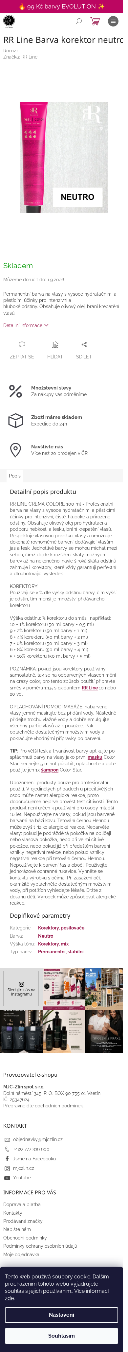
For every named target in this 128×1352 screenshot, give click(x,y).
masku (95, 757)
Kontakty (12, 1213)
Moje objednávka (21, 1254)
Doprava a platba (22, 1204)
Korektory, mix (53, 943)
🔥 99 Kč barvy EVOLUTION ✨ (61, 6)
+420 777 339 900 (31, 1149)
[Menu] (113, 21)
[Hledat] (78, 21)
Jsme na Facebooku (34, 1158)
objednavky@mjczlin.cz (38, 1139)
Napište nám (17, 1229)
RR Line (90, 687)
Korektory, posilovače (61, 927)
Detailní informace (22, 325)
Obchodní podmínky (25, 1237)
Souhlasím (61, 1336)
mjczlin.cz (23, 1168)
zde (9, 1298)
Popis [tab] (15, 475)
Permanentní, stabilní (61, 951)
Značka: (20, 57)
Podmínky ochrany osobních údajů (40, 1246)
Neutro (45, 936)
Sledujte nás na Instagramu (21, 992)
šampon (49, 769)
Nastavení (61, 1315)
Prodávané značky (23, 1221)
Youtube (22, 1177)
